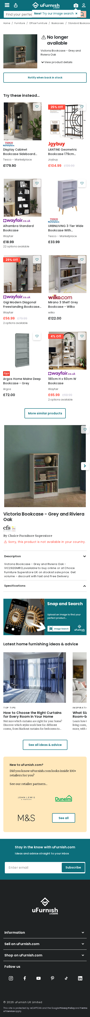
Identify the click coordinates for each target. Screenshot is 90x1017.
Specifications (14, 586)
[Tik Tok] (66, 978)
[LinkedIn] (80, 978)
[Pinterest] (52, 978)
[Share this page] (16, 5)
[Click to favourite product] (37, 107)
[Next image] (85, 466)
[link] (22, 121)
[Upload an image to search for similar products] (76, 5)
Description (12, 556)
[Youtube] (38, 978)
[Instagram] (11, 978)
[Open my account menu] (84, 5)
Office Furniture (38, 23)
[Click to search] (81, 14)
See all (64, 818)
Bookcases (57, 23)
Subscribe (73, 867)
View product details (58, 62)
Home (6, 23)
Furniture (19, 23)
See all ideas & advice (45, 745)
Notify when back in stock (45, 77)
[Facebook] (25, 978)
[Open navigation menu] (7, 5)
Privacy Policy (67, 1008)
